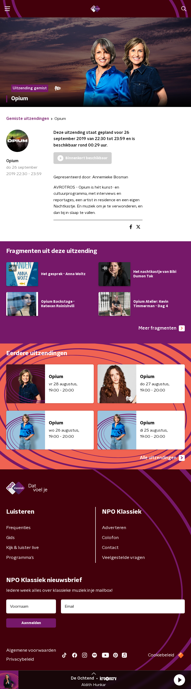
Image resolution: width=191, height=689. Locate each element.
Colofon (110, 538)
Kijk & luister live (22, 547)
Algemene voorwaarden (31, 650)
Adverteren (114, 528)
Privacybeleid (20, 659)
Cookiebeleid (161, 655)
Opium (12, 161)
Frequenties (18, 528)
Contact (110, 547)
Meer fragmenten (157, 328)
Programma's (20, 557)
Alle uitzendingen (158, 458)
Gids (10, 538)
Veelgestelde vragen (123, 557)
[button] (179, 680)
